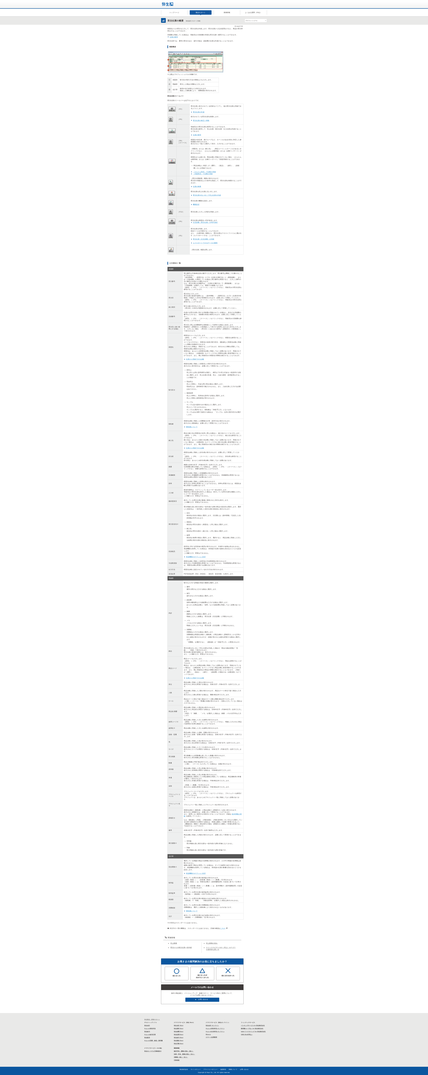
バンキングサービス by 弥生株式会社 (253, 1025)
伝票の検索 (197, 186)
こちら (222, 928)
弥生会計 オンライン (212, 1025)
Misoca (208, 1034)
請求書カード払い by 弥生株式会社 (252, 1028)
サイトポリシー (196, 1069)
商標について (233, 1069)
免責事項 (223, 1069)
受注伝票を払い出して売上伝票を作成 (207, 195)
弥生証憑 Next (178, 1034)
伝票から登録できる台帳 (195, 359)
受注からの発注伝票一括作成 (181, 947)
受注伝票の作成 (198, 112)
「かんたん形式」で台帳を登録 (204, 172)
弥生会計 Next (178, 1025)
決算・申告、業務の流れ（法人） (184, 1054)
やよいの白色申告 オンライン (215, 1031)
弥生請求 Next (178, 1028)
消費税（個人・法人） (181, 1057)
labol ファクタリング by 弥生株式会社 (253, 1031)
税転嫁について (192, 427)
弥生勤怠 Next (178, 1040)
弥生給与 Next (178, 1037)
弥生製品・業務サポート (152, 1019)
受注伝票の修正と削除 (201, 120)
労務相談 (177, 1060)
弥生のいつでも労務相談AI (152, 1051)
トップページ (174, 12)
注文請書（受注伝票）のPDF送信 (205, 222)
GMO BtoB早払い (247, 1034)
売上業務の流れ (212, 943)
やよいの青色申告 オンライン (215, 1028)
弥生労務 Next (178, 1043)
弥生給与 (147, 1031)
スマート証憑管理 (211, 1037)
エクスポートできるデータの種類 (205, 243)
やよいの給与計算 (150, 1034)
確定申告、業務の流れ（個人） (184, 1051)
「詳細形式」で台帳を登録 (203, 174)
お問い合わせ (203, 999)
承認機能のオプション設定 (196, 557)
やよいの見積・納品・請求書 (153, 1040)
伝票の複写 (174, 37)
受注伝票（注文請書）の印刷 (203, 239)
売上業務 (173, 943)
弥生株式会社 (184, 1069)
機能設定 (196, 204)
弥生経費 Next (178, 1031)
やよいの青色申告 (150, 1028)
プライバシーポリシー (210, 1069)
